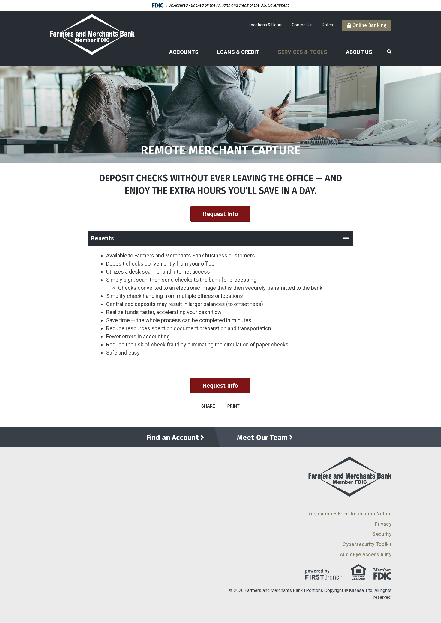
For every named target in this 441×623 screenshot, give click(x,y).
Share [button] (208, 406)
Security (382, 534)
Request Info (220, 214)
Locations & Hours (266, 24)
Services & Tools (302, 52)
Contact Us (302, 24)
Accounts (184, 52)
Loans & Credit (238, 52)
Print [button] (233, 406)
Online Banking (368, 25)
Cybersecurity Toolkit (367, 544)
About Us (359, 52)
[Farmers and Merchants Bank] (92, 34)
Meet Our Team (262, 437)
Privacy (383, 524)
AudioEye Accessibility (366, 554)
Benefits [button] (102, 238)
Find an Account (173, 437)
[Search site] (389, 52)
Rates (327, 24)
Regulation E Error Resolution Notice (350, 514)
